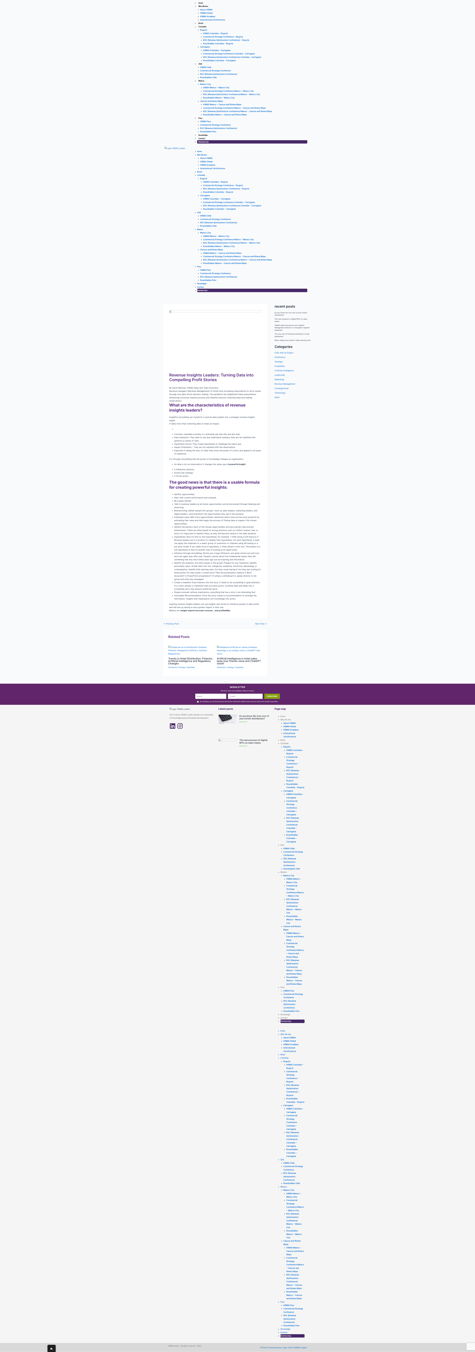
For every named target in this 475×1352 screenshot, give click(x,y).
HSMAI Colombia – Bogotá (215, 33)
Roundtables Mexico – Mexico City (219, 98)
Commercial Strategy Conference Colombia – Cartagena (229, 54)
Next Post (261, 624)
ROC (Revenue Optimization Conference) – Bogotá (226, 40)
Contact (201, 138)
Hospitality (190, 667)
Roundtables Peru (208, 131)
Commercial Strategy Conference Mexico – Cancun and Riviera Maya (234, 108)
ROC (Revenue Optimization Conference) (218, 74)
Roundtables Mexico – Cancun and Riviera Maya (225, 114)
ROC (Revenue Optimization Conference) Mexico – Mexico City (231, 94)
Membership (203, 142)
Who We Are (203, 6)
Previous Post (171, 624)
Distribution (172, 667)
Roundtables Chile (208, 77)
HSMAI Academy (207, 16)
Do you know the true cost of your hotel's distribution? (254, 717)
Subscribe (272, 696)
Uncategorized (281, 388)
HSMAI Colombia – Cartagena (216, 50)
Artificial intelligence (284, 370)
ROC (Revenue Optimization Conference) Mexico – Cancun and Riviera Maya (237, 111)
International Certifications (212, 20)
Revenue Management (285, 384)
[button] (249, 148)
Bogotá (203, 30)
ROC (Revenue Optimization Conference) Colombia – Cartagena (232, 57)
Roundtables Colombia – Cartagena (219, 60)
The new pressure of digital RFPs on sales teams (253, 741)
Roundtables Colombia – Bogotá (218, 43)
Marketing (279, 379)
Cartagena (205, 47)
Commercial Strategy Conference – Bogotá (223, 37)
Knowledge (203, 135)
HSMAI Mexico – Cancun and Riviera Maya (222, 104)
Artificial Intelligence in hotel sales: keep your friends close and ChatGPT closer (239, 661)
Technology (280, 393)
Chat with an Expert (284, 352)
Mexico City (205, 84)
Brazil (200, 23)
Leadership (280, 375)
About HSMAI (206, 10)
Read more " (243, 722)
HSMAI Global (206, 13)
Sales (277, 397)
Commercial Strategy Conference (215, 70)
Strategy (181, 667)
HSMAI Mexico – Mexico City (216, 87)
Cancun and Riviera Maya (211, 101)
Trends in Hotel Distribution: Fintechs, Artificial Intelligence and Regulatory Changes (190, 661)
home (200, 3)
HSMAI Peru (205, 121)
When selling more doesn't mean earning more (293, 340)
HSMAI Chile (205, 67)
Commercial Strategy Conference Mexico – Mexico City (228, 91)
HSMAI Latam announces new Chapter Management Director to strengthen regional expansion (292, 327)
